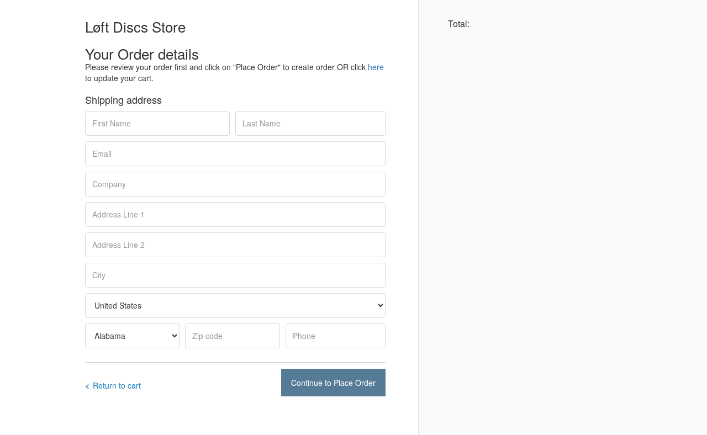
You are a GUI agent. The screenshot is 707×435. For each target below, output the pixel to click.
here (376, 66)
